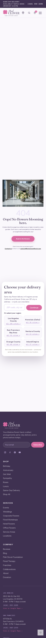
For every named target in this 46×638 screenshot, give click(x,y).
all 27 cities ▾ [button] (32, 344)
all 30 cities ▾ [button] (32, 322)
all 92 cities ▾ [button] (13, 335)
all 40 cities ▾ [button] (13, 344)
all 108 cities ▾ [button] (13, 324)
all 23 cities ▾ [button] (32, 334)
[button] (13, 320)
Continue (34, 307)
